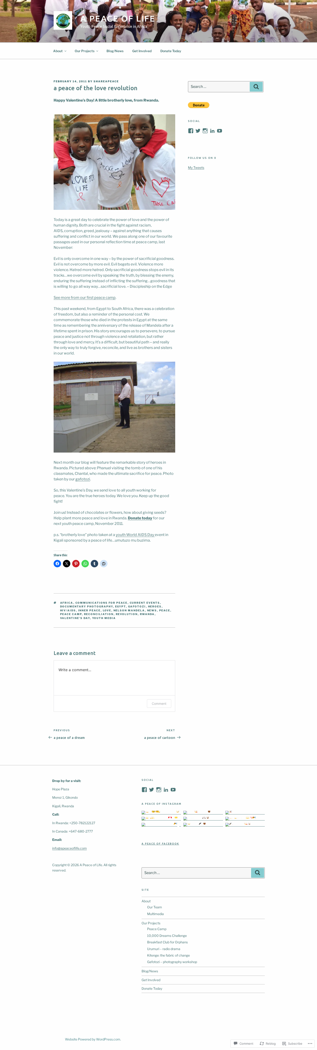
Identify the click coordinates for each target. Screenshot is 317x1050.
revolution (127, 614)
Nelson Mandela (129, 610)
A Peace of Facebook (160, 843)
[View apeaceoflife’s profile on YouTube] (219, 131)
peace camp (71, 614)
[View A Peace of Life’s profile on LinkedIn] (212, 131)
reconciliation (99, 614)
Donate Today (170, 51)
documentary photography (86, 606)
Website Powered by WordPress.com (92, 1039)
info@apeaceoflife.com (69, 848)
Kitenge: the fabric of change (168, 955)
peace (164, 610)
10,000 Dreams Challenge (167, 936)
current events (145, 602)
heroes (155, 606)
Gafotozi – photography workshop (172, 962)
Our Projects (84, 51)
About (58, 51)
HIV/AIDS (68, 610)
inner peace (89, 610)
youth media (104, 618)
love (107, 610)
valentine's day (75, 618)
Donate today (140, 518)
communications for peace (101, 602)
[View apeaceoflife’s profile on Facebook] (191, 131)
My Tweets (196, 167)
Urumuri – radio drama (163, 949)
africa (66, 602)
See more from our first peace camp (85, 297)
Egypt (120, 606)
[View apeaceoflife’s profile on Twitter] (198, 131)
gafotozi (82, 479)
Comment (159, 703)
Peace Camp (156, 929)
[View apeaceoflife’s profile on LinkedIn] (166, 789)
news (152, 610)
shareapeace (106, 81)
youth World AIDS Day (135, 535)
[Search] (256, 87)
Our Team (154, 907)
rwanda (147, 614)
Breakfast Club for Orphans (167, 942)
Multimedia (155, 914)
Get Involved (142, 51)
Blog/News (115, 51)
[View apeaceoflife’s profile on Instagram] (205, 131)
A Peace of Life (117, 18)
